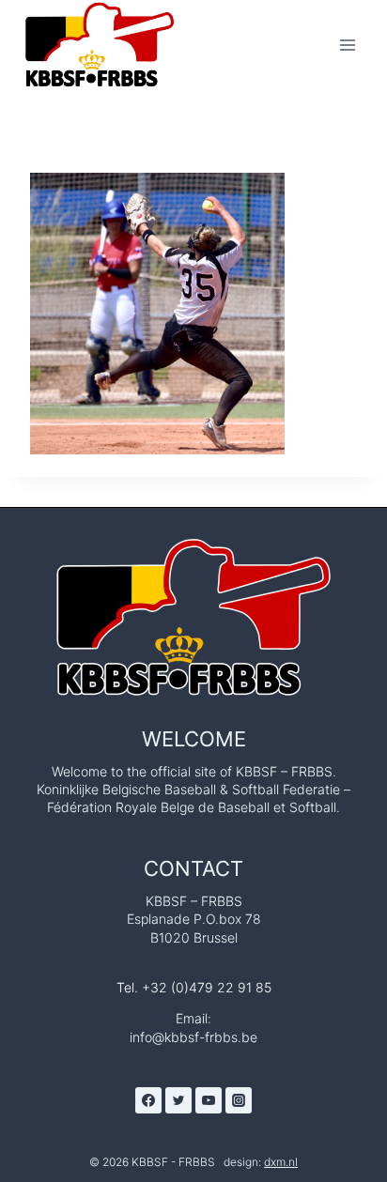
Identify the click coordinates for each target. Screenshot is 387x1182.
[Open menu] (347, 44)
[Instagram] (238, 1100)
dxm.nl (281, 1162)
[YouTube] (208, 1100)
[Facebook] (148, 1100)
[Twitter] (178, 1100)
